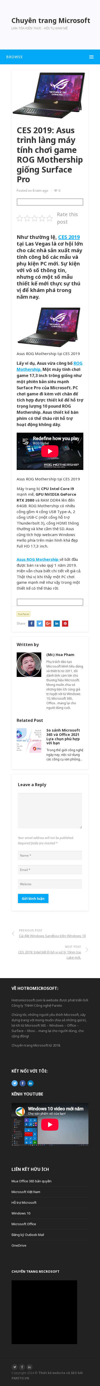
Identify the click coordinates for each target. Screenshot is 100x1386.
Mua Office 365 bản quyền (32, 1181)
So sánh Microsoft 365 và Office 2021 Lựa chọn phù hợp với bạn (63, 736)
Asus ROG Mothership (38, 559)
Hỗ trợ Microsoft (24, 1202)
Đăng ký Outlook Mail (28, 1234)
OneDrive (19, 1245)
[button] (50, 57)
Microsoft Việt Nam (26, 1191)
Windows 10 (21, 1213)
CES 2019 (69, 237)
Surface (23, 614)
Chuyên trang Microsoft (35, 1271)
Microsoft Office (24, 1224)
